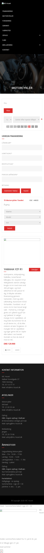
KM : (33, 200)
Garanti (5, 26)
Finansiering (7, 11)
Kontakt (5, 50)
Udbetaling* (7, 153)
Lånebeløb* (6, 143)
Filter (8, 110)
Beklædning (7, 45)
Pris (5, 103)
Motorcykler (7, 16)
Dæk (4, 40)
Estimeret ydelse (10, 191)
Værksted (6, 30)
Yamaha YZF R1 (13, 269)
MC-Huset (29, 500)
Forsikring (6, 21)
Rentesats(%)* (7, 164)
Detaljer (34, 269)
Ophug (5, 35)
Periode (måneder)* (10, 174)
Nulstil (25, 191)
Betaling (5, 185)
